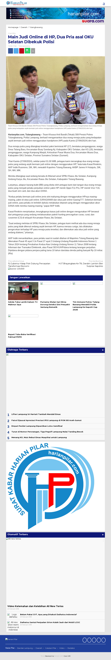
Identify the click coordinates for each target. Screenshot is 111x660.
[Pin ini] (21, 51)
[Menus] (104, 3)
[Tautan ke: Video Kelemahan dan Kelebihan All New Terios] (55, 571)
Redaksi (71, 648)
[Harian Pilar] (16, 3)
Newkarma (49, 656)
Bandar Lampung (25, 648)
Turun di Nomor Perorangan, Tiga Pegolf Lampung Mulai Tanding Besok (47, 432)
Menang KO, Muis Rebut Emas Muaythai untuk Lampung (39, 437)
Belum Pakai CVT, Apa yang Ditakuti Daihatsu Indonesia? (48, 614)
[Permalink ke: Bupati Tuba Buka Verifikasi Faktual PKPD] (23, 323)
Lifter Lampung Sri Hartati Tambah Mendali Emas (36, 414)
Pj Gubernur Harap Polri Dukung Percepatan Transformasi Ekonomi (29, 263)
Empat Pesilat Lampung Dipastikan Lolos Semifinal (37, 426)
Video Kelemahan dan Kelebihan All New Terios (35, 606)
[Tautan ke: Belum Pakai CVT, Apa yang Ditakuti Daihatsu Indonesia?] (13, 615)
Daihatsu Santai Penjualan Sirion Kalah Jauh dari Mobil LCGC (50, 622)
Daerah (39, 648)
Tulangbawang (24, 46)
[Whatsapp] (27, 50)
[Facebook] (84, 640)
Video (62, 648)
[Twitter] (89, 640)
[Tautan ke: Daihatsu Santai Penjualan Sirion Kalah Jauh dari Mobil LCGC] (13, 626)
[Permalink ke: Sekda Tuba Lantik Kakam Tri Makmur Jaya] (23, 291)
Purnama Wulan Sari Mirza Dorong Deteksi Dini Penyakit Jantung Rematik (55, 304)
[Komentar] (33, 51)
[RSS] (103, 640)
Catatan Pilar (50, 648)
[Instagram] (93, 640)
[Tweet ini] (16, 51)
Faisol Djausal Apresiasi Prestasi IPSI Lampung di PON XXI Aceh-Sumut (46, 420)
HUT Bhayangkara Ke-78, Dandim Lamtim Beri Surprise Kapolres (80, 263)
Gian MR (67, 656)
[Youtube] (98, 640)
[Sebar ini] (10, 51)
